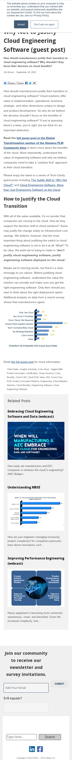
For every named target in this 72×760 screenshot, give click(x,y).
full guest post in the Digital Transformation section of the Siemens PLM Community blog (33, 142)
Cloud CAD (21, 377)
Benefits (11, 377)
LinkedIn (32, 749)
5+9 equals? (13, 698)
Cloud (41, 373)
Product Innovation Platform (25, 381)
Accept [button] (21, 24)
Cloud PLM (33, 377)
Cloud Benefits (23, 385)
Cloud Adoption (60, 381)
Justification (32, 373)
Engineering (46, 381)
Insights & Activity (28, 369)
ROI (48, 377)
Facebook (40, 749)
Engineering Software (42, 385)
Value (42, 377)
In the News (43, 369)
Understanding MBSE (24, 487)
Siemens (11, 385)
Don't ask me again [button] (44, 24)
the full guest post (22, 361)
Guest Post (56, 377)
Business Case (53, 373)
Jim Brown (9, 72)
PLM (9, 381)
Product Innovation (16, 373)
